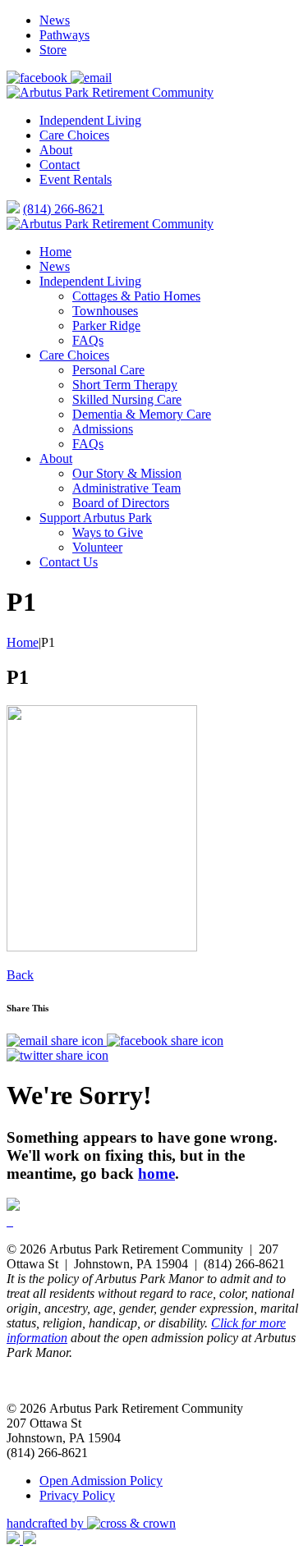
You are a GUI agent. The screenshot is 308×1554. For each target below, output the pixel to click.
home (156, 1173)
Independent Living (90, 120)
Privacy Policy (77, 1495)
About (55, 150)
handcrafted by (47, 1523)
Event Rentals (75, 179)
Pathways (64, 35)
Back (20, 975)
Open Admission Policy (101, 1481)
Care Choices (74, 135)
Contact (59, 165)
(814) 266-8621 (63, 209)
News (54, 20)
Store (53, 50)
